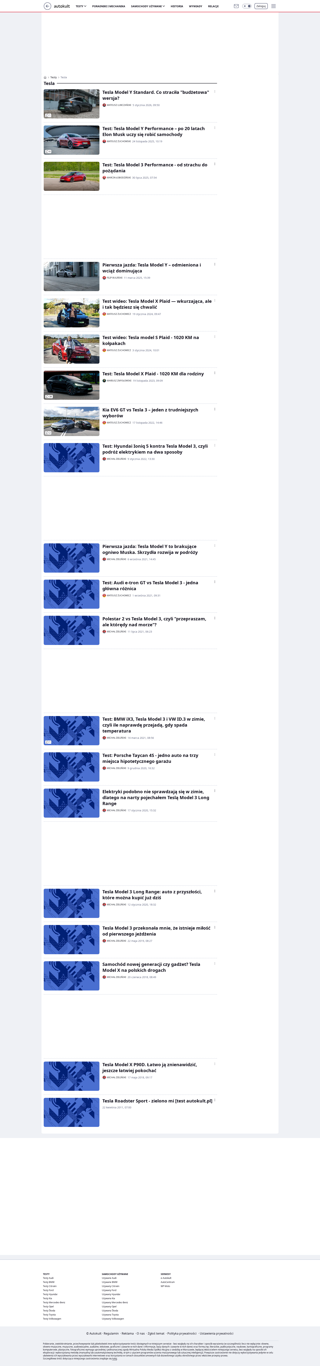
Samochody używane (146, 6)
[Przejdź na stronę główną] (47, 9)
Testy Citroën (49, 1286)
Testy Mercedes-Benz (54, 1302)
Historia (177, 6)
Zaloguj (261, 6)
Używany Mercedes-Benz (115, 1302)
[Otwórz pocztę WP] (236, 6)
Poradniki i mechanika (108, 6)
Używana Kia (108, 1298)
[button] (246, 6)
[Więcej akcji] (215, 91)
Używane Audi (109, 1278)
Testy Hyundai (50, 1294)
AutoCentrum (168, 1282)
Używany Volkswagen (113, 1318)
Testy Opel (48, 1306)
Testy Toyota (49, 1314)
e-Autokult (166, 1278)
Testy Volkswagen (52, 1318)
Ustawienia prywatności (215, 1333)
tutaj (114, 1358)
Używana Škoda (110, 1310)
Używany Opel (109, 1306)
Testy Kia (47, 1298)
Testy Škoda (49, 1310)
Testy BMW (48, 1282)
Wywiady (195, 6)
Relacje (213, 6)
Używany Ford (109, 1290)
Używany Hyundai (111, 1294)
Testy (79, 6)
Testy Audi (48, 1278)
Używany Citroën (110, 1286)
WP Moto (165, 1286)
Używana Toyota (110, 1314)
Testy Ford (48, 1290)
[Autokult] (45, 77)
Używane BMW (109, 1282)
